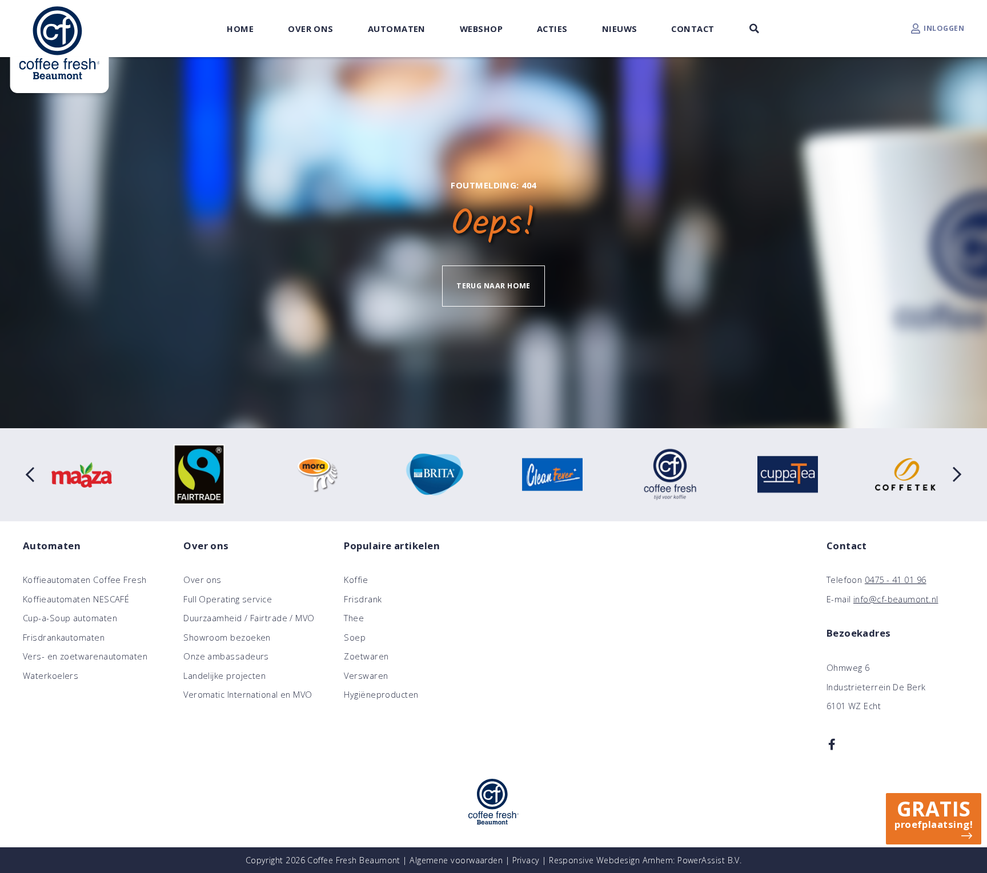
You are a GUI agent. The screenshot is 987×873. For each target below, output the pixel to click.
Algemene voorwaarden (456, 860)
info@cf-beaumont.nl (895, 599)
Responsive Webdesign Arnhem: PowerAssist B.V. (645, 860)
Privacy (526, 860)
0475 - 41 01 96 (895, 579)
